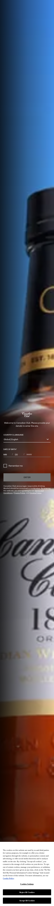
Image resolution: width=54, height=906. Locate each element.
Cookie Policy (35, 493)
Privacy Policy (19, 493)
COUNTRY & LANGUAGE (13, 435)
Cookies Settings (27, 884)
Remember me (16, 465)
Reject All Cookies (26, 892)
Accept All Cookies (27, 900)
